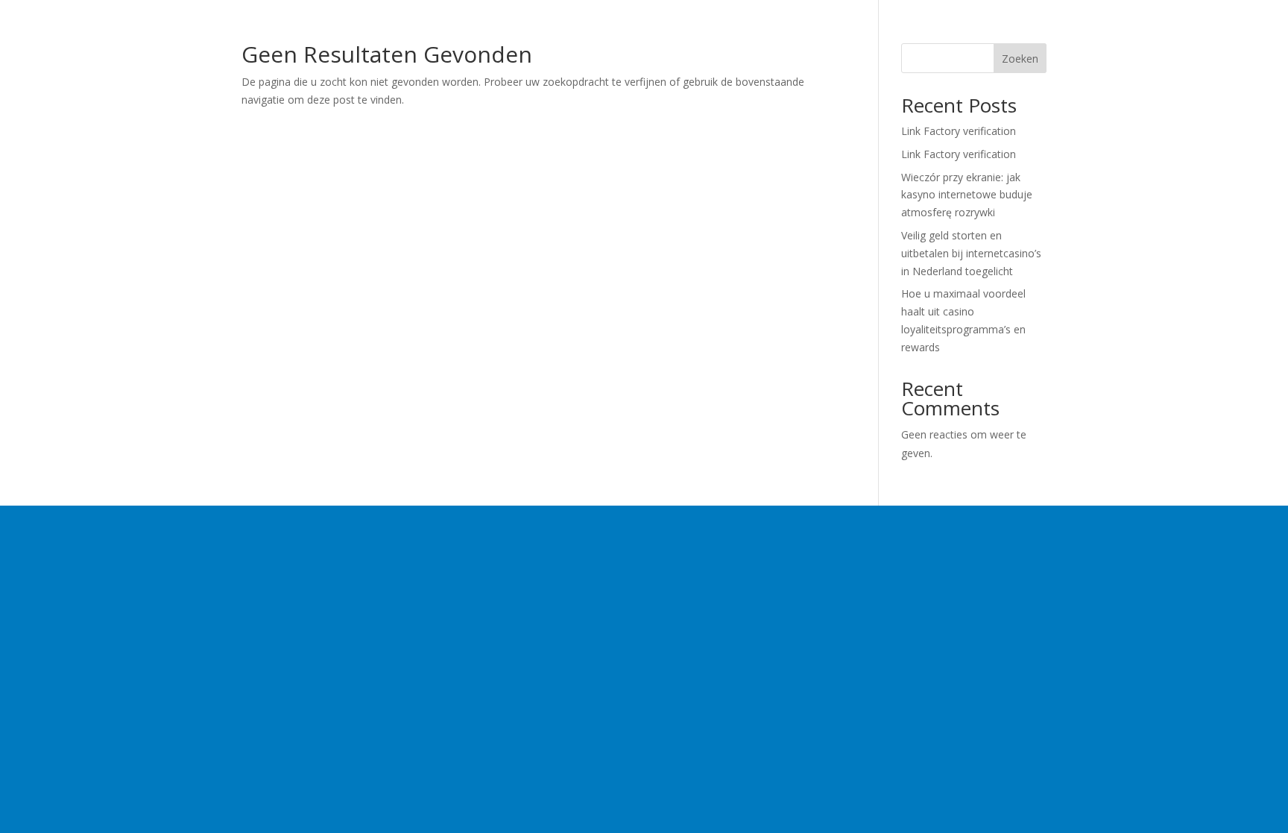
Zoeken (1020, 58)
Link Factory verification (958, 131)
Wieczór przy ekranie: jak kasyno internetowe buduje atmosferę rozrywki (966, 195)
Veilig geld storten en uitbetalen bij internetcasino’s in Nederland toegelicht (971, 253)
